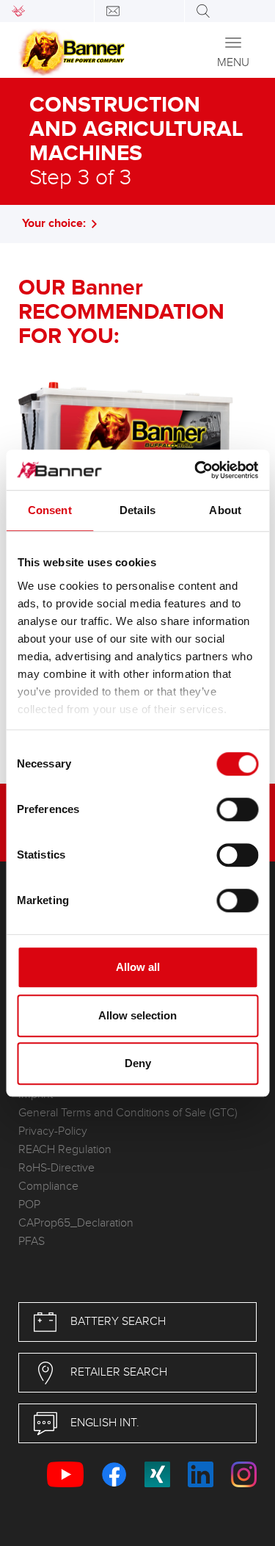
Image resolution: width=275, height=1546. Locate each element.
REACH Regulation (64, 1150)
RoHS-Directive (56, 1168)
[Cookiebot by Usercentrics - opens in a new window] (195, 470)
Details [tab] (137, 510)
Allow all (138, 967)
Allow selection (137, 1015)
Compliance (48, 1186)
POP (29, 1205)
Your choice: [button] (54, 224)
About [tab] (225, 510)
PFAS (31, 1242)
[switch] (237, 809)
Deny (138, 1063)
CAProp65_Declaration (75, 1223)
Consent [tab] (50, 510)
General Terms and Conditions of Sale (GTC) (128, 1113)
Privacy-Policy (52, 1131)
